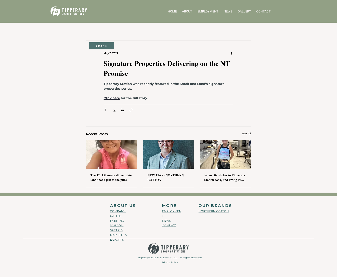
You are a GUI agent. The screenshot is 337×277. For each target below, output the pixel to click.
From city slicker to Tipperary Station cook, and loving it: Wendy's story (225, 177)
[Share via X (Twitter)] (113, 110)
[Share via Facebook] (105, 110)
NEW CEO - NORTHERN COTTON (165, 177)
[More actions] (231, 53)
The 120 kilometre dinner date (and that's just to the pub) (111, 177)
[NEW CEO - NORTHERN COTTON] (168, 154)
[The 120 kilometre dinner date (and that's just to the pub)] (111, 154)
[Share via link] (131, 110)
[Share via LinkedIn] (122, 110)
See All (246, 133)
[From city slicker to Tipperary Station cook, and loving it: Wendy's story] (225, 154)
